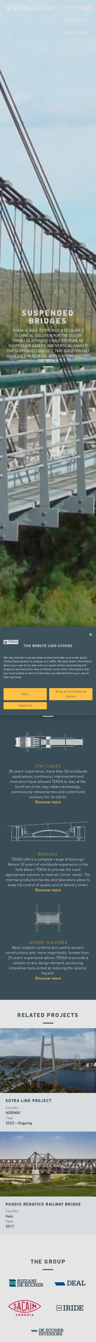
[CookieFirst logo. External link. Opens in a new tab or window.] (10, 642)
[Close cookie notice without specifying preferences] (91, 634)
